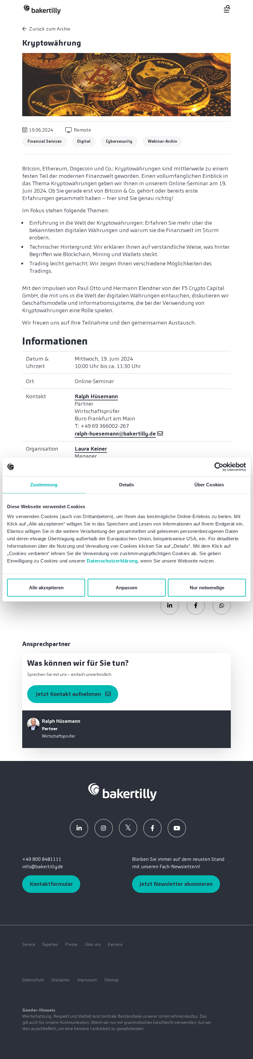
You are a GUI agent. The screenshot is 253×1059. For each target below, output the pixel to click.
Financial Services (44, 141)
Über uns (93, 944)
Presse (71, 944)
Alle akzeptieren (46, 587)
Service (28, 944)
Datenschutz (33, 980)
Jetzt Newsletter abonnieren (176, 884)
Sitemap (111, 980)
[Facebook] (152, 828)
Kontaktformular (51, 884)
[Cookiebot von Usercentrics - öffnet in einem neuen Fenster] (219, 467)
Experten (50, 944)
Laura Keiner (91, 448)
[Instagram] (103, 828)
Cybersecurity (119, 141)
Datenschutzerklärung (112, 560)
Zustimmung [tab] (44, 484)
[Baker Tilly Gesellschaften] (122, 791)
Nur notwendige (207, 587)
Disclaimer (61, 980)
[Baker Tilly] (42, 9)
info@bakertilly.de (42, 866)
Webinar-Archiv (162, 141)
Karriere (115, 944)
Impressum (87, 980)
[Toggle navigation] (223, 9)
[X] (128, 828)
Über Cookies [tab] (209, 484)
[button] (169, 605)
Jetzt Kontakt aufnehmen (68, 694)
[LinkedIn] (79, 828)
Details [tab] (126, 484)
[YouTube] (177, 828)
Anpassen (126, 587)
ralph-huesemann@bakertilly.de (115, 433)
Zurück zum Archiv (49, 29)
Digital (83, 141)
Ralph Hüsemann (96, 396)
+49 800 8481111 (41, 859)
